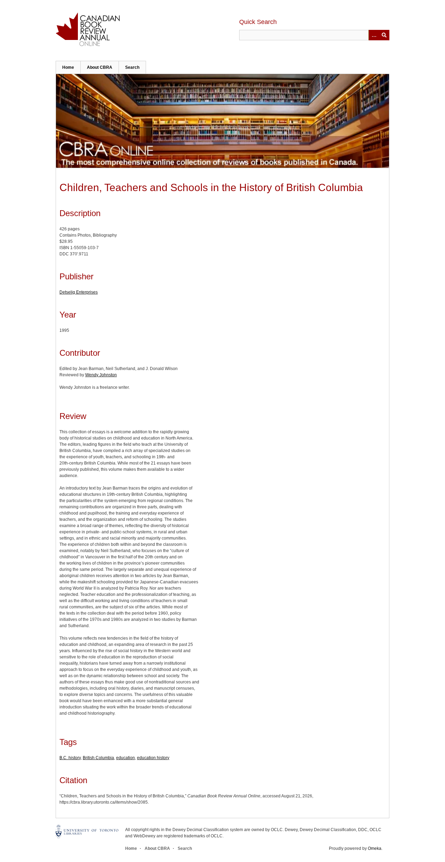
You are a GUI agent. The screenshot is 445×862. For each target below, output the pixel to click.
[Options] (374, 35)
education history (153, 757)
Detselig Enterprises (78, 292)
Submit (384, 35)
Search (132, 67)
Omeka (374, 848)
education (125, 757)
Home (68, 67)
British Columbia (98, 757)
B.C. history (70, 757)
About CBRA (99, 67)
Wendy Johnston (101, 374)
